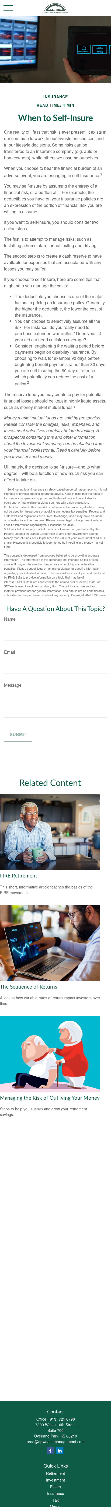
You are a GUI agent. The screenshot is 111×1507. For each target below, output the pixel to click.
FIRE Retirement (18, 876)
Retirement (55, 1473)
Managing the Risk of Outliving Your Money (50, 1098)
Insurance (55, 1493)
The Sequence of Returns (28, 987)
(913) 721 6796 (61, 1419)
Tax (56, 1500)
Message (13, 685)
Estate (55, 1486)
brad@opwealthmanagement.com (56, 1441)
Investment (55, 1480)
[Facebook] (50, 1450)
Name (10, 619)
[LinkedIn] (59, 1450)
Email (9, 652)
